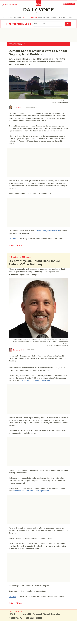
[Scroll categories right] (75, 17)
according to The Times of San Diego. (36, 380)
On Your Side (43, 17)
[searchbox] (13, 4)
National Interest (58, 17)
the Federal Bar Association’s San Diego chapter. (30, 491)
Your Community (30, 17)
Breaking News (14, 17)
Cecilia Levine (17, 107)
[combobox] (11, 4)
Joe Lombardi (17, 350)
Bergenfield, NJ (17, 44)
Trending (72, 17)
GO (67, 24)
